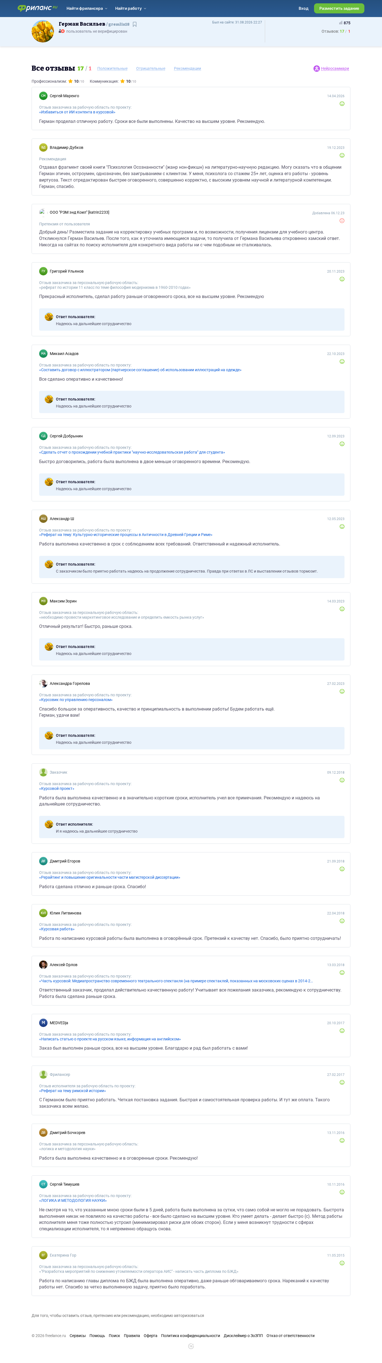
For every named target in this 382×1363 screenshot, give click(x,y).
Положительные (112, 68)
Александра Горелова (70, 683)
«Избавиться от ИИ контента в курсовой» (77, 112)
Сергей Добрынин (66, 436)
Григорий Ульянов (67, 271)
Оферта (150, 1335)
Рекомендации (187, 68)
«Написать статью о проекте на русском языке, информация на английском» (110, 1039)
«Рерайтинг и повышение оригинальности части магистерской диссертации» (109, 877)
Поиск (114, 1335)
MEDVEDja (59, 1023)
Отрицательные (150, 68)
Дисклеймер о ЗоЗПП (243, 1335)
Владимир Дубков (66, 147)
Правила (132, 1335)
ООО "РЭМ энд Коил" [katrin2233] (79, 212)
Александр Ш (62, 518)
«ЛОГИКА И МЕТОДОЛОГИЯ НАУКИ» (73, 1200)
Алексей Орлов (63, 964)
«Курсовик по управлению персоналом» (76, 699)
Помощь (97, 1335)
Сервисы (78, 1335)
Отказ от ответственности (291, 1335)
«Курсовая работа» (57, 929)
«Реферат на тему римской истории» (72, 1090)
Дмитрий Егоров (65, 861)
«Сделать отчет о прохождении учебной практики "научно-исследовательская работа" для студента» (132, 452)
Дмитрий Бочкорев (67, 1132)
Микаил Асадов (64, 353)
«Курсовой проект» (56, 788)
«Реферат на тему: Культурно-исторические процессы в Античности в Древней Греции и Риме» (126, 534)
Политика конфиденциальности (190, 1335)
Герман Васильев (94, 24)
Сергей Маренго (64, 96)
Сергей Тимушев (64, 1184)
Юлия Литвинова (65, 913)
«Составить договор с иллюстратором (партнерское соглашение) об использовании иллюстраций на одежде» (140, 370)
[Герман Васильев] (43, 31)
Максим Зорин (63, 601)
